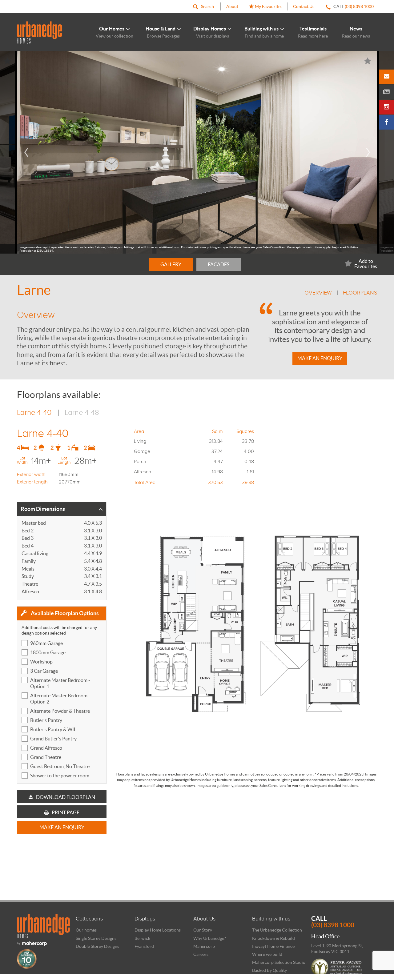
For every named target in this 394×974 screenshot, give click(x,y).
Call (332, 921)
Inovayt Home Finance (273, 946)
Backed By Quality (269, 970)
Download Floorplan (65, 797)
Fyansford (144, 946)
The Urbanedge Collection (277, 930)
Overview (318, 293)
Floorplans (360, 293)
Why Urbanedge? (209, 938)
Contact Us (303, 6)
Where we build (267, 954)
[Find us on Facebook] (386, 122)
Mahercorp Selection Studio (278, 962)
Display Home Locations (158, 930)
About (232, 6)
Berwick (142, 938)
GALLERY (170, 264)
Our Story (202, 930)
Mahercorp (204, 946)
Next (368, 152)
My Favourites (268, 6)
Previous (26, 152)
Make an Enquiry (319, 358)
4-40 (34, 412)
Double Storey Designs (97, 946)
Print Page (65, 812)
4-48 (82, 412)
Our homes (86, 930)
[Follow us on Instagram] (386, 107)
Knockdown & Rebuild (273, 938)
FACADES (218, 264)
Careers (200, 954)
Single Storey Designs (96, 938)
